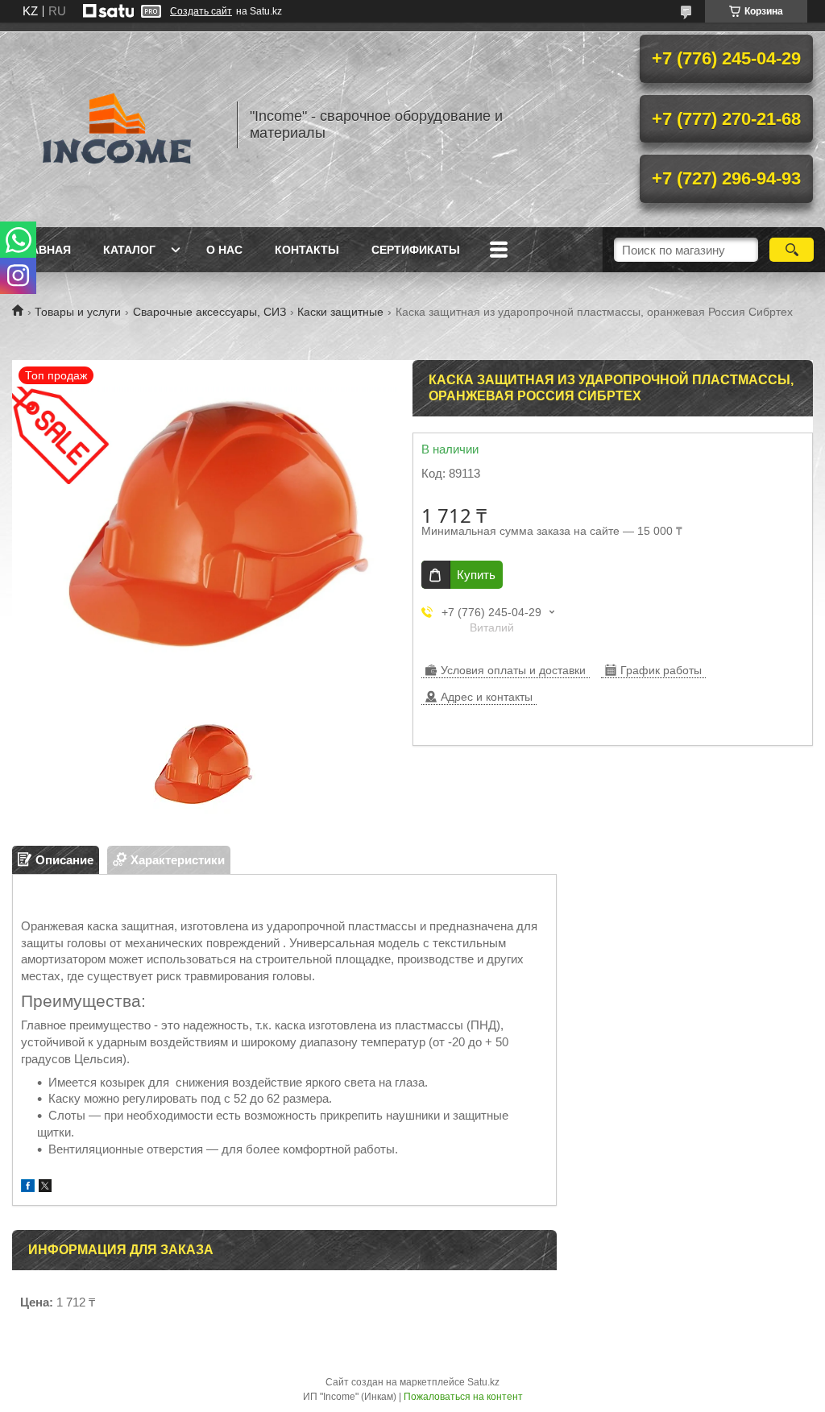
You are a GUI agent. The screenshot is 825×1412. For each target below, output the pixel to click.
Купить (476, 575)
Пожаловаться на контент (463, 1396)
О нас (224, 249)
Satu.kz (483, 1382)
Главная (43, 249)
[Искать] (791, 250)
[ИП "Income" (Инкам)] (117, 124)
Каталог (129, 249)
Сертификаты (415, 249)
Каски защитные (340, 311)
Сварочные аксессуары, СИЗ (209, 311)
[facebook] (28, 1188)
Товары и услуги (78, 311)
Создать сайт (201, 11)
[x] (45, 1188)
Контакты (307, 249)
